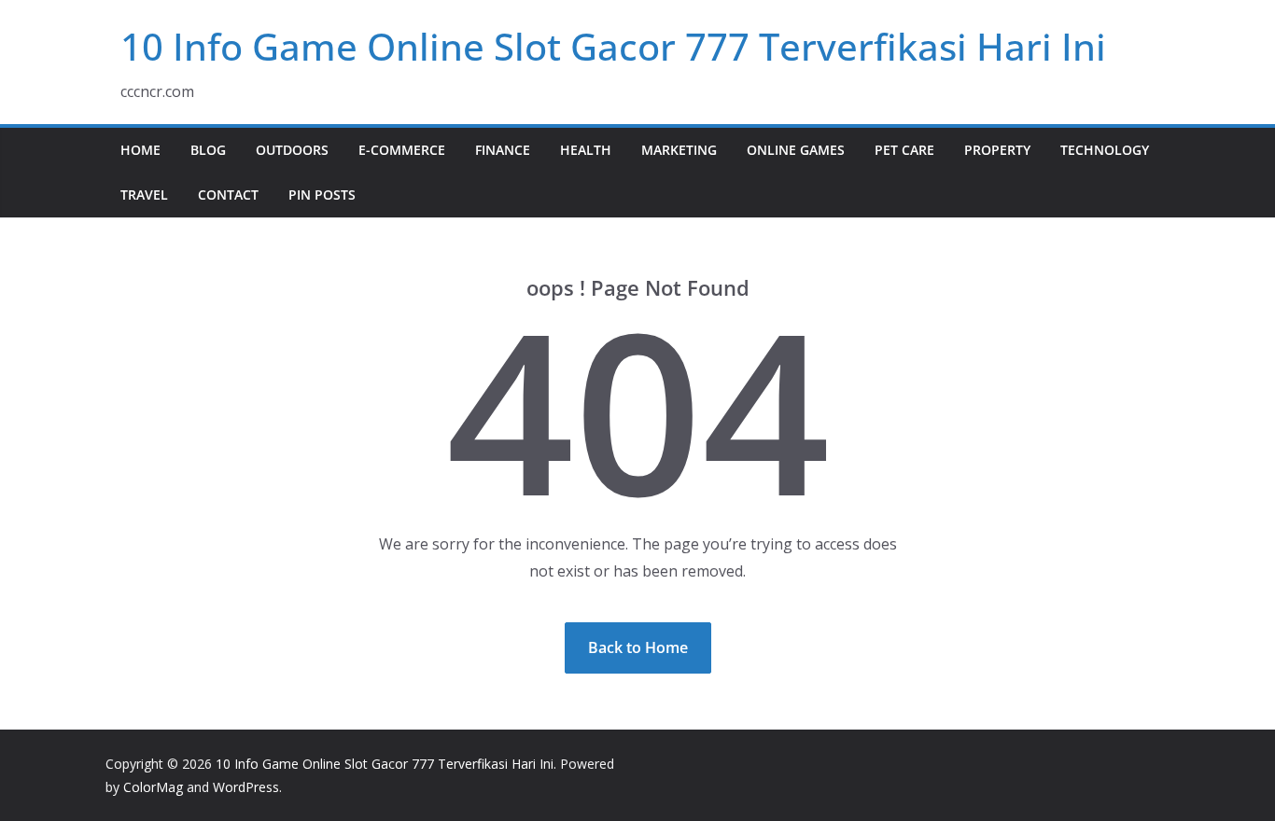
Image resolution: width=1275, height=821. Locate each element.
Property (997, 150)
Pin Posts (322, 194)
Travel (144, 194)
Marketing (679, 150)
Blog (208, 150)
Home (140, 150)
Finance (502, 150)
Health (585, 150)
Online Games (796, 150)
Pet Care (904, 150)
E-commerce (401, 150)
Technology (1104, 150)
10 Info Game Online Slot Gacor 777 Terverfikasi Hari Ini (613, 46)
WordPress (246, 787)
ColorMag (153, 787)
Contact (228, 194)
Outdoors (292, 150)
